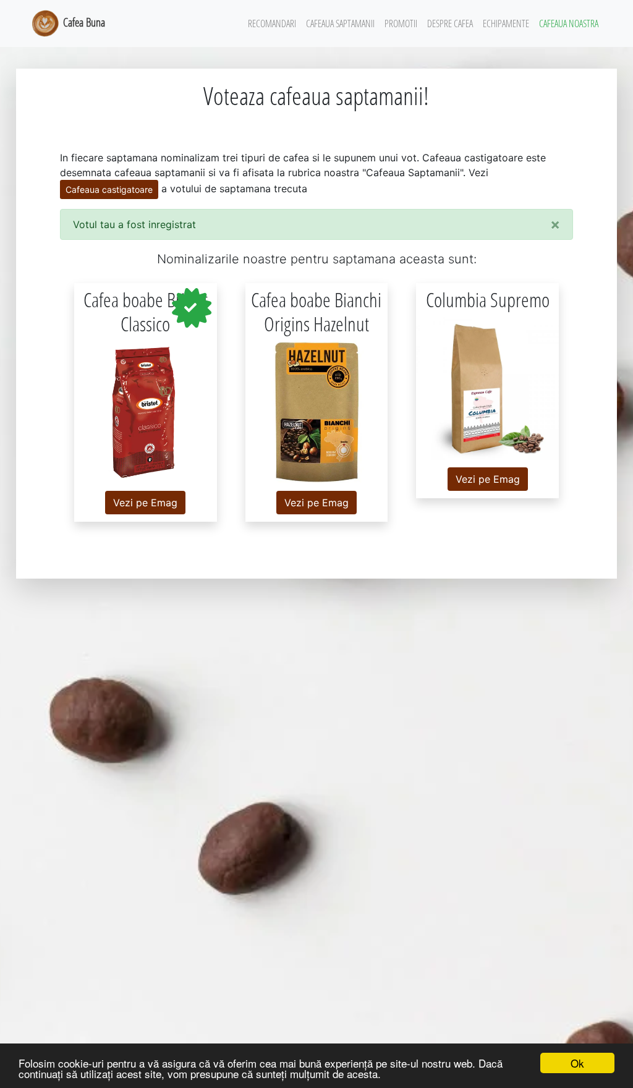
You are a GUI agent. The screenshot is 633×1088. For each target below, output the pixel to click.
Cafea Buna (83, 22)
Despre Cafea (450, 23)
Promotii (400, 23)
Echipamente (506, 23)
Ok (577, 1063)
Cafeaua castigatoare (109, 189)
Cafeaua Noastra (568, 23)
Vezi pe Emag (145, 502)
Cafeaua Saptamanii (340, 23)
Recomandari (272, 23)
